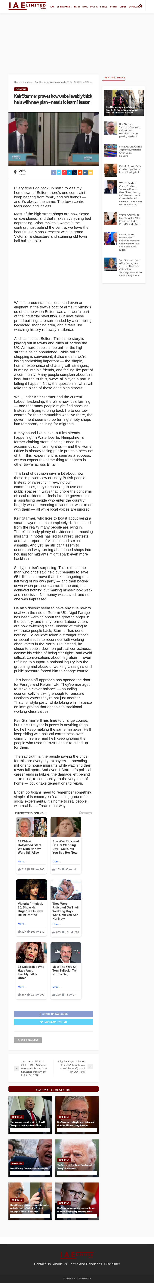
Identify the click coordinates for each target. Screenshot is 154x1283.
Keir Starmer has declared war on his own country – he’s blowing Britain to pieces (76, 1209)
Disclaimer (112, 1264)
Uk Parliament (135, 6)
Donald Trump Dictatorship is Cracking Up (29, 1168)
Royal (85, 6)
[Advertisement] (77, 41)
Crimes (123, 6)
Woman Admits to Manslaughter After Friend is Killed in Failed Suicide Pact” (129, 219)
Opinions (113, 6)
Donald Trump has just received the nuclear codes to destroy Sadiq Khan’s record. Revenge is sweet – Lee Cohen (30, 1208)
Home (52, 6)
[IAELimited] (27, 5)
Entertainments (64, 6)
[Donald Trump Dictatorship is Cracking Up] (30, 1158)
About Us (60, 1264)
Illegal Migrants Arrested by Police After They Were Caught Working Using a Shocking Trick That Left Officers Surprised (124, 110)
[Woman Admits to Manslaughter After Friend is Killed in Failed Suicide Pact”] (110, 218)
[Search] (140, 5)
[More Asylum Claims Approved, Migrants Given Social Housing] (110, 150)
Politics (94, 6)
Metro (77, 6)
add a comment (29, 1040)
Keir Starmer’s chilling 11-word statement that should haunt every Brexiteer (75, 1123)
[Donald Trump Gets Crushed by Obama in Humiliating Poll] (110, 170)
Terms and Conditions (85, 1264)
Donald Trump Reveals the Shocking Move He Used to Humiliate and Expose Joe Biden (129, 242)
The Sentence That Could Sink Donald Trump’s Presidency (74, 1166)
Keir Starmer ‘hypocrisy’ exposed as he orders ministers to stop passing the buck (129, 130)
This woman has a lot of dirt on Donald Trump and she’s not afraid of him (27, 1123)
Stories (103, 6)
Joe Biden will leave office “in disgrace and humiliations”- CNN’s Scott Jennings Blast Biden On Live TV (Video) (130, 268)
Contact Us (42, 1264)
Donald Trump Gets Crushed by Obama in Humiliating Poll (130, 169)
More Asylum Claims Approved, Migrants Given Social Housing (130, 151)
